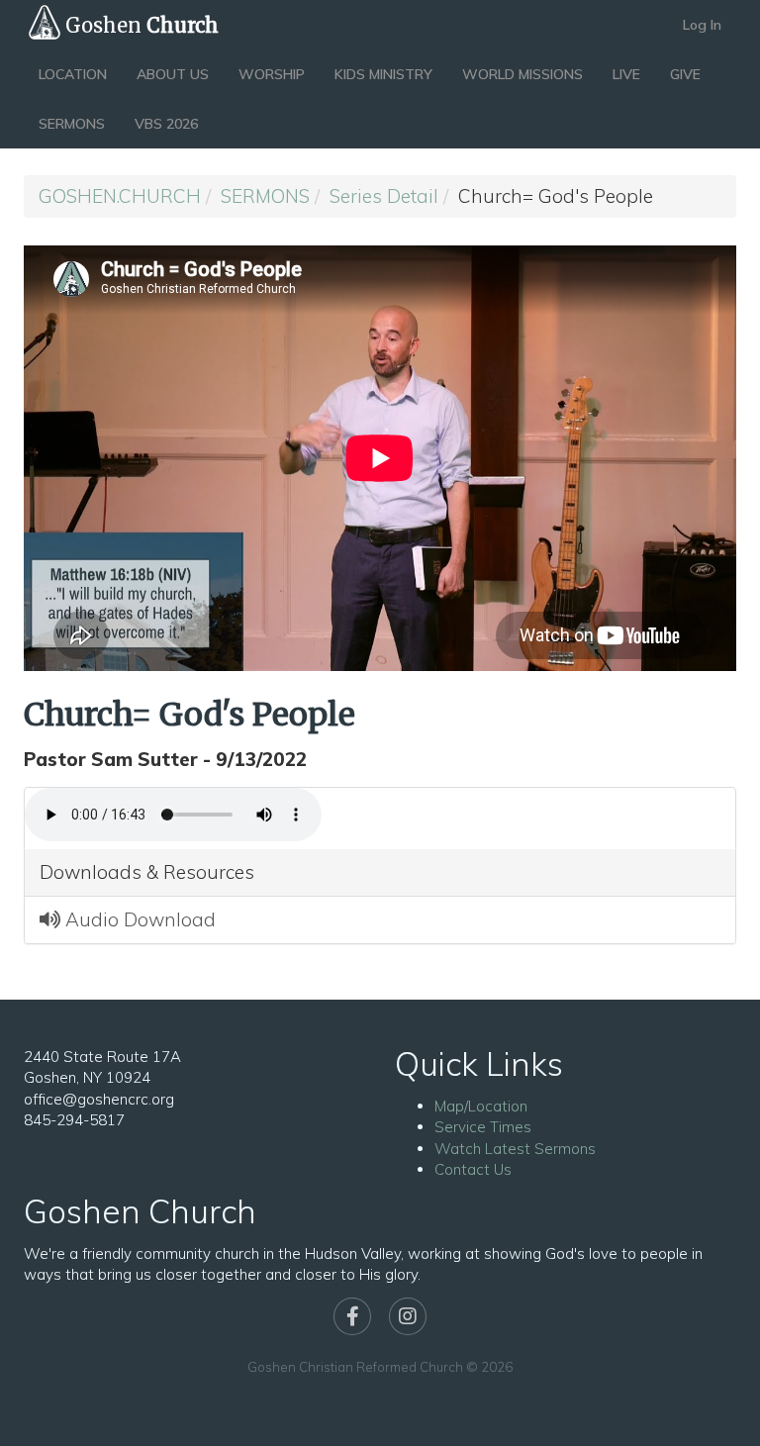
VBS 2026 (166, 124)
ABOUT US (173, 74)
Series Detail (384, 196)
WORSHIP (271, 74)
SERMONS (72, 124)
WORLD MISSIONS (522, 74)
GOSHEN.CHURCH (120, 196)
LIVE (626, 74)
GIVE (685, 74)
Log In (702, 25)
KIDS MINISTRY (383, 74)
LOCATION (73, 74)
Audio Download (138, 919)
